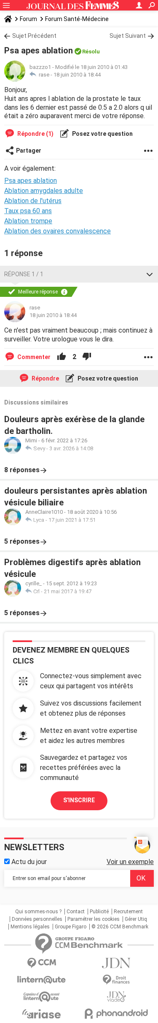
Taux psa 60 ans (28, 211)
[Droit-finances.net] (116, 980)
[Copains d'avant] (41, 996)
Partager (28, 150)
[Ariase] (41, 1013)
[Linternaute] (41, 980)
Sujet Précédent (34, 35)
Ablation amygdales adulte (43, 191)
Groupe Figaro (70, 927)
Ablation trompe (28, 221)
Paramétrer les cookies (93, 919)
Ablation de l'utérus (33, 201)
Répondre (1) (35, 133)
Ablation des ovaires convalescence (57, 231)
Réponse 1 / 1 (23, 274)
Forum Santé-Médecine (77, 19)
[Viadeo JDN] (116, 996)
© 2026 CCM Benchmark (119, 927)
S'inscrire (79, 800)
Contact (76, 912)
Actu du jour (28, 862)
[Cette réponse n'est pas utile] (86, 357)
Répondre (44, 378)
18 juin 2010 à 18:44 (77, 74)
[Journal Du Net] (116, 963)
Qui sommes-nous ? (38, 912)
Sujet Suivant (128, 35)
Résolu (91, 51)
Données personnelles (37, 919)
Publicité (99, 912)
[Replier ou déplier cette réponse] (149, 274)
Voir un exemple (130, 862)
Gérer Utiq (136, 919)
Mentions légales (30, 927)
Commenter (33, 357)
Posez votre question (102, 133)
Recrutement (128, 912)
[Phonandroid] (116, 1013)
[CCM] (41, 963)
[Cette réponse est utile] (61, 357)
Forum (28, 19)
